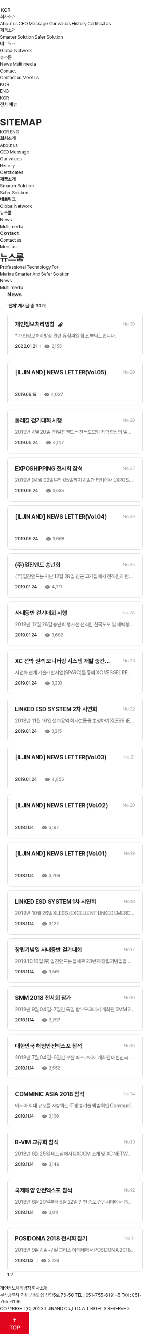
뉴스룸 (6, 57)
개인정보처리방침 (15, 1288)
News (6, 64)
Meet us (31, 77)
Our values (60, 23)
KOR (4, 84)
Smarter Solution (17, 37)
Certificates (99, 23)
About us (9, 23)
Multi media (24, 64)
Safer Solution (49, 37)
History (79, 23)
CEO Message (33, 23)
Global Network (16, 50)
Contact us (10, 77)
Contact (8, 71)
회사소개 (7, 16)
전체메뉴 (8, 104)
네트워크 (7, 43)
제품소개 (7, 30)
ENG (4, 91)
